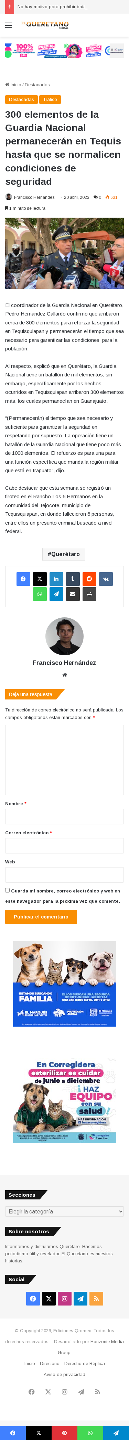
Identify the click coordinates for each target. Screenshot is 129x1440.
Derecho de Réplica (84, 1363)
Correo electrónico (28, 832)
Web (10, 861)
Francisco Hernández (34, 197)
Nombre (15, 803)
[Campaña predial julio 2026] (64, 50)
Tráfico (50, 99)
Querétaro (65, 554)
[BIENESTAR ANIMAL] (64, 1025)
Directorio (50, 1363)
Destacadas (37, 84)
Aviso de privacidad (64, 1374)
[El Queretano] (44, 25)
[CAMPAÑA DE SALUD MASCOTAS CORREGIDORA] (64, 1141)
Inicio (15, 84)
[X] (40, 579)
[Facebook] (23, 579)
